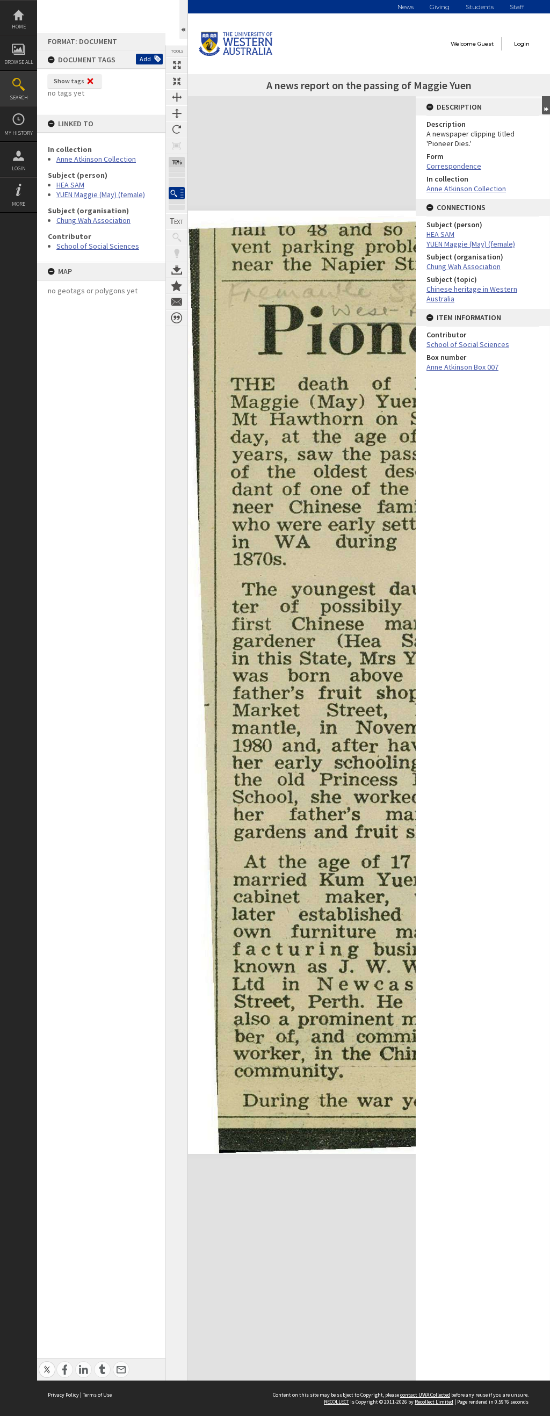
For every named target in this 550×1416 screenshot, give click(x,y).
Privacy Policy (63, 1394)
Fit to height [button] (176, 113)
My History (18, 132)
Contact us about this (176, 302)
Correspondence (453, 166)
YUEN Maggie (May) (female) (100, 194)
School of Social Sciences (97, 246)
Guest (485, 43)
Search (19, 97)
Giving (440, 7)
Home (19, 26)
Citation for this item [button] (176, 318)
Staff (517, 7)
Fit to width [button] (176, 97)
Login (19, 168)
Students (480, 7)
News (405, 7)
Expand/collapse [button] (546, 105)
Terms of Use (97, 1394)
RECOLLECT (336, 1401)
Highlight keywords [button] (176, 253)
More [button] (18, 203)
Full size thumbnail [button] (176, 65)
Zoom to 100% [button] (176, 146)
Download (176, 270)
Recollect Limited (434, 1401)
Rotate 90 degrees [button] (176, 129)
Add (145, 59)
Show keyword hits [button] (176, 237)
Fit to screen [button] (176, 81)
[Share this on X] (47, 1363)
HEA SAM (70, 185)
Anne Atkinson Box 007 (462, 367)
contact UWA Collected (425, 1394)
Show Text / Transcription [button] (176, 221)
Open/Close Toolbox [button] (183, 19)
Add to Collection (176, 286)
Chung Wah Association (93, 220)
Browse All (18, 62)
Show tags (69, 81)
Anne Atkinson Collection (96, 159)
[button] (177, 193)
